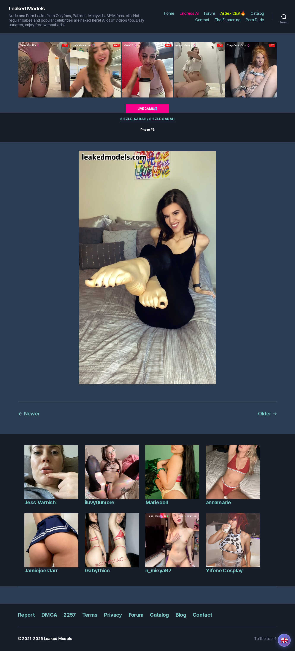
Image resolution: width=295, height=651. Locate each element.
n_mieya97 (158, 570)
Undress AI (189, 13)
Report (26, 615)
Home (169, 13)
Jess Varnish (40, 502)
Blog (180, 615)
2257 (69, 615)
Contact (202, 20)
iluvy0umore (99, 502)
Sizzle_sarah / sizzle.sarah (147, 119)
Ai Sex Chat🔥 (232, 13)
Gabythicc (97, 570)
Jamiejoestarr (41, 570)
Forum (209, 13)
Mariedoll (156, 502)
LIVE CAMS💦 (147, 108)
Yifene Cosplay (224, 570)
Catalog (257, 13)
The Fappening (228, 20)
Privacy (113, 615)
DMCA (49, 615)
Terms (90, 615)
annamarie (218, 502)
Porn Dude (255, 20)
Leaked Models (27, 8)
